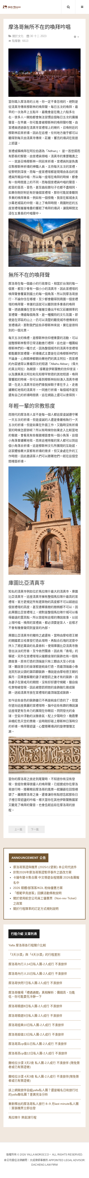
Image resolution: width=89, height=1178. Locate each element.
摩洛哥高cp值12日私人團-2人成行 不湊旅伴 (37, 1053)
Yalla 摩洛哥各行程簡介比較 (27, 945)
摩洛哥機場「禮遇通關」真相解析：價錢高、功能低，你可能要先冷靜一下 (41, 994)
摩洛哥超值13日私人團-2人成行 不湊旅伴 (36, 1034)
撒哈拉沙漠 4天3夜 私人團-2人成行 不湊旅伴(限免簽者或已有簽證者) (43, 1079)
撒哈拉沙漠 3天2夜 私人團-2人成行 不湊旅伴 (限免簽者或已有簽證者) (44, 1065)
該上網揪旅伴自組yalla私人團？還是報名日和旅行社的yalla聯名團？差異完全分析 (43, 1092)
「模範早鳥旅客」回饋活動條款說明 (37, 893)
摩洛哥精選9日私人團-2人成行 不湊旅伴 (35, 1015)
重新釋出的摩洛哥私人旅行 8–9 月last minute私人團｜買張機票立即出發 (43, 1106)
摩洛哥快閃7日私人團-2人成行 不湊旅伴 (35, 983)
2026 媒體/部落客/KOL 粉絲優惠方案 (38, 888)
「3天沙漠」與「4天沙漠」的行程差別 (34, 954)
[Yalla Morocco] (12, 7)
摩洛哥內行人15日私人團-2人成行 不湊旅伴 (37, 973)
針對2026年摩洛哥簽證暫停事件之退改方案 (42, 872)
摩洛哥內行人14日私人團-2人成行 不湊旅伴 (37, 964)
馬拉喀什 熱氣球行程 (22, 1117)
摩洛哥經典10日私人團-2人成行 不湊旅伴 (36, 1025)
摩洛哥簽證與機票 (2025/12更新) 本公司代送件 (45, 867)
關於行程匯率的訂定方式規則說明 (36, 908)
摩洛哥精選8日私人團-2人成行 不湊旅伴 (35, 1006)
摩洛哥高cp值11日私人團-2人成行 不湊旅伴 (37, 1043)
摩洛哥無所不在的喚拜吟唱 (39, 27)
